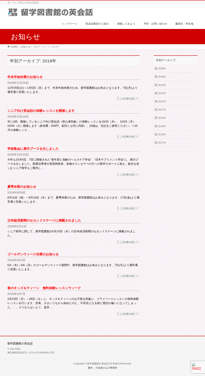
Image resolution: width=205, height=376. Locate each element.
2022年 (162, 101)
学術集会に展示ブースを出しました (33, 148)
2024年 (162, 85)
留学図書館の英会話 (98, 363)
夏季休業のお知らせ (21, 186)
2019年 (162, 126)
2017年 (162, 142)
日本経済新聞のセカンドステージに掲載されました (44, 220)
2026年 (162, 68)
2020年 (162, 118)
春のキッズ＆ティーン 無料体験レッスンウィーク (44, 288)
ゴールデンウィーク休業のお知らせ (33, 254)
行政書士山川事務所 (106, 367)
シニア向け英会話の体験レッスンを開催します (41, 110)
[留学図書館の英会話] (50, 14)
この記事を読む (127, 98)
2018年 (162, 134)
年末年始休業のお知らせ (25, 77)
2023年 (162, 93)
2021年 (162, 109)
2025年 (162, 76)
